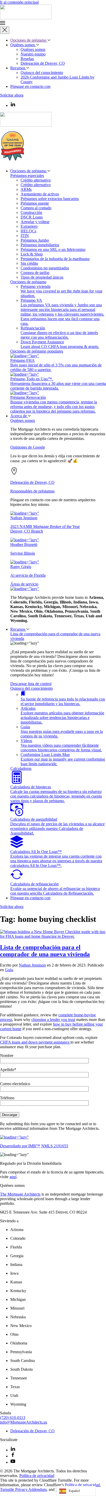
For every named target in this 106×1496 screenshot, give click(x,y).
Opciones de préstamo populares (36, 351)
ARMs (26, 189)
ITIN (25, 235)
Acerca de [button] (19, 416)
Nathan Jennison (32, 965)
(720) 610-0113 (12, 1417)
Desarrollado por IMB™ (20, 1146)
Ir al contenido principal (19, 2)
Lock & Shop (32, 254)
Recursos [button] (18, 629)
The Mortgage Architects (20, 1194)
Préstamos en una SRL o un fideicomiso (53, 249)
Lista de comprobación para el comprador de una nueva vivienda (45, 951)
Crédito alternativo (36, 180)
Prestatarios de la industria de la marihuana (55, 259)
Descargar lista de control (30, 683)
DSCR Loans (32, 217)
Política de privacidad (36, 1475)
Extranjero (29, 226)
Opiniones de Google (27, 447)
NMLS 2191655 (54, 1146)
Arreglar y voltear (35, 222)
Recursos (18, 68)
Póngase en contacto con (30, 86)
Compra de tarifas (35, 272)
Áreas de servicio (24, 584)
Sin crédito (29, 263)
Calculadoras (20, 768)
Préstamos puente (35, 203)
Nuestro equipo (33, 54)
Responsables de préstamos (32, 491)
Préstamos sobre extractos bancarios (50, 198)
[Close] (4, 30)
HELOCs (28, 231)
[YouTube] (12, 1462)
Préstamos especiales (27, 175)
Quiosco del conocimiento (42, 72)
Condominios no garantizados (45, 268)
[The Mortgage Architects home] (14, 1137)
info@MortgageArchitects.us (23, 1422)
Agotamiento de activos (40, 194)
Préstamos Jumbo (35, 240)
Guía (9, 970)
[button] (53, 23)
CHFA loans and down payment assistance (35, 1042)
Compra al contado (36, 208)
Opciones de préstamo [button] (28, 40)
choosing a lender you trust (53, 1019)
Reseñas (27, 58)
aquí (13, 1177)
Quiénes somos (23, 45)
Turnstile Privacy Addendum (23, 1489)
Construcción (31, 212)
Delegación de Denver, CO (43, 63)
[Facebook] (12, 1456)
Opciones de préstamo (28, 282)
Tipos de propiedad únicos (42, 277)
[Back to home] (25, 18)
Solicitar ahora (11, 95)
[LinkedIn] (12, 1450)
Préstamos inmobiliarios (40, 245)
